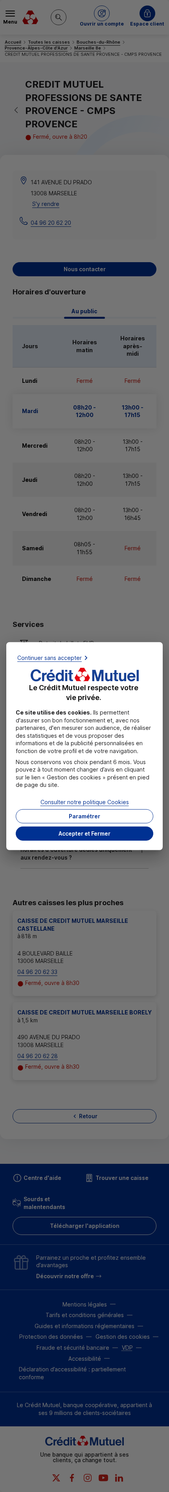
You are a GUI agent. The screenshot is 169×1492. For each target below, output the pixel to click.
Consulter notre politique (84, 802)
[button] (84, 833)
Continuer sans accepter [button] (49, 657)
